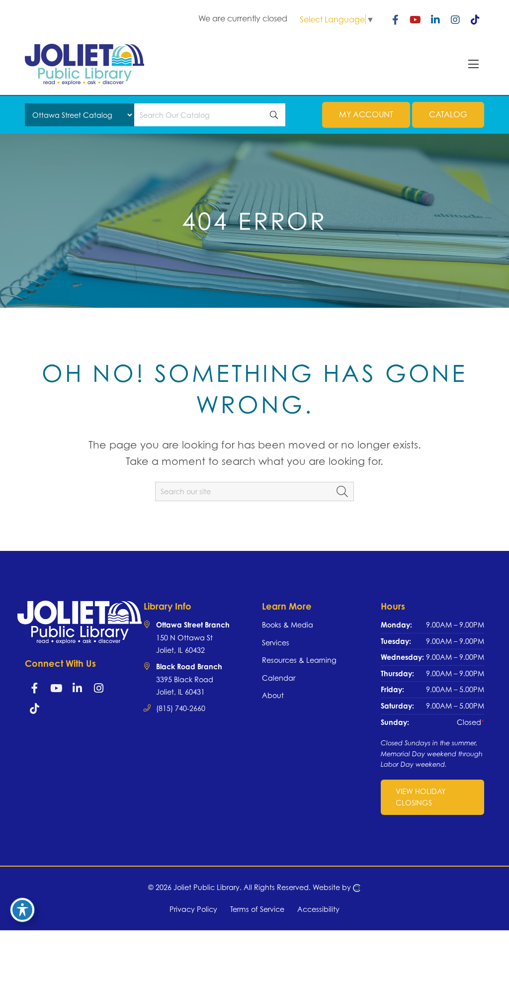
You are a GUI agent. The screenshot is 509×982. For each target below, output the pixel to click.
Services (275, 642)
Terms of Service (257, 909)
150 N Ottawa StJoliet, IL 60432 (193, 637)
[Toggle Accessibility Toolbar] (22, 910)
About (273, 695)
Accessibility (318, 909)
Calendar (278, 678)
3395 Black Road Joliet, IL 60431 (189, 679)
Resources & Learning (299, 660)
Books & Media (287, 625)
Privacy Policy (193, 909)
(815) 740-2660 (180, 708)
